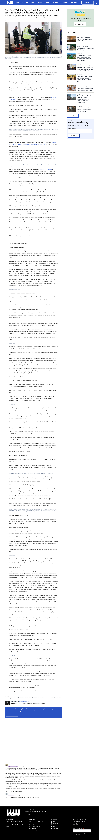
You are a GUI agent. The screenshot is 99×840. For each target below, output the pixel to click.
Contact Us (32, 828)
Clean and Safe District (45, 169)
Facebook (59, 823)
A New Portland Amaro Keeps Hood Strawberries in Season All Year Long (85, 88)
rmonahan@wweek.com (24, 701)
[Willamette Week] (10, 3)
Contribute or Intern (35, 826)
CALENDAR (56, 3)
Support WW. (13, 715)
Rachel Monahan (9, 19)
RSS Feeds (58, 828)
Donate (32, 814)
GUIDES (65, 3)
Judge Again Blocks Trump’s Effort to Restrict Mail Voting (85, 48)
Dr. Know (79, 106)
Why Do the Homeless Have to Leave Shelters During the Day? (84, 109)
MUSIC (48, 3)
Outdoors (79, 53)
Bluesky (57, 826)
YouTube (57, 821)
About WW (32, 819)
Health (79, 94)
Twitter (58, 819)
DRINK (40, 3)
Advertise (32, 823)
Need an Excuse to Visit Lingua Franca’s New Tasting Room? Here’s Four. (84, 79)
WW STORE (74, 3)
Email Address (72, 128)
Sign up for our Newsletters (14, 821)
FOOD (33, 3)
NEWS (17, 3)
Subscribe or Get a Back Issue (14, 823)
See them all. (80, 24)
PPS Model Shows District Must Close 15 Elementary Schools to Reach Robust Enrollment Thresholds (85, 68)
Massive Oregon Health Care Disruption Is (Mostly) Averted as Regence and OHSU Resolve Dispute (84, 99)
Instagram (59, 825)
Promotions (80, 74)
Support (89, 2)
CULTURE (25, 3)
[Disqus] (33, 742)
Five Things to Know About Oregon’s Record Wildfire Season (84, 39)
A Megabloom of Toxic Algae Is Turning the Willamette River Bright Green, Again (84, 58)
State (78, 36)
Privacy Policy (33, 830)
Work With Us (33, 824)
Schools (79, 64)
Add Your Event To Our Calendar (38, 821)
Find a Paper (9, 819)
